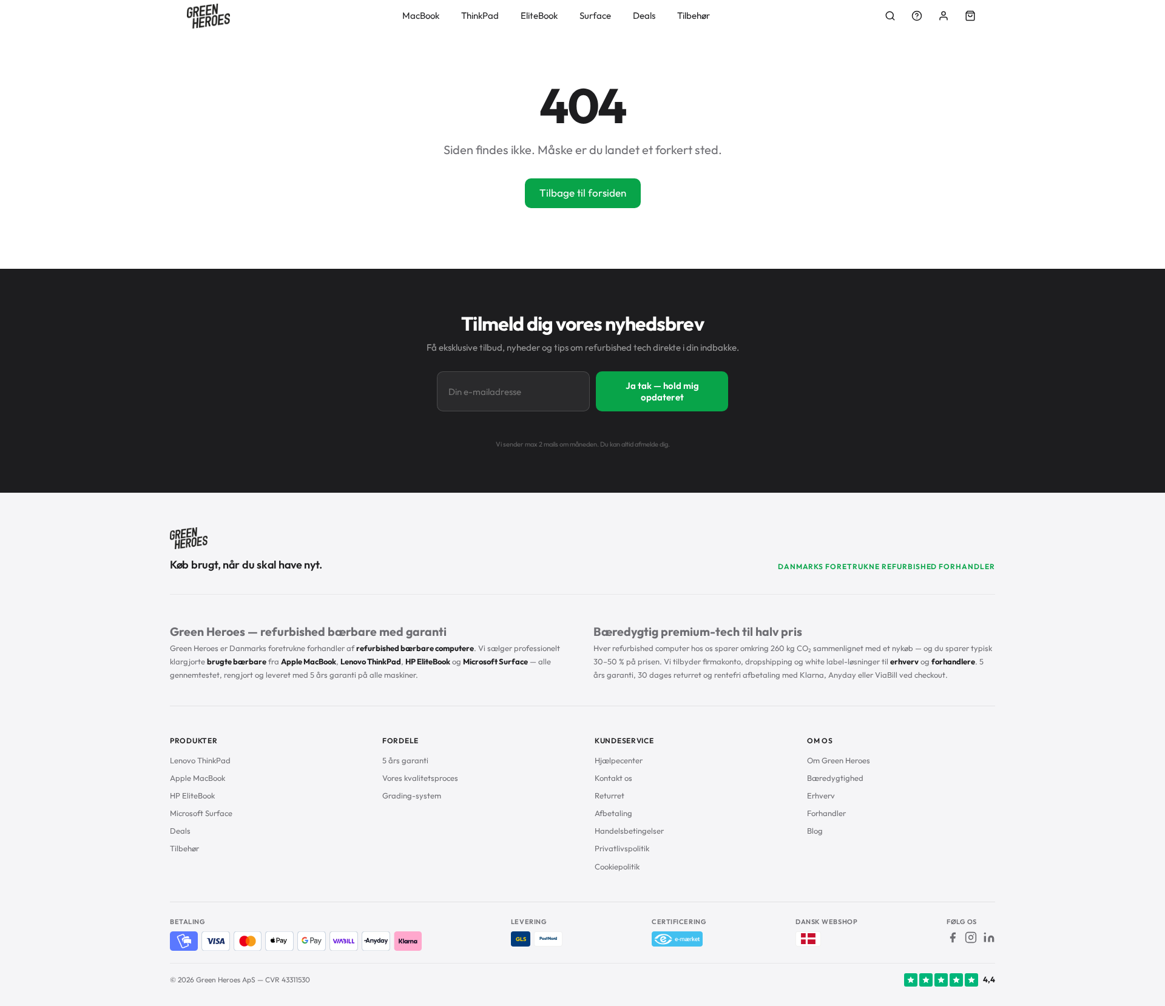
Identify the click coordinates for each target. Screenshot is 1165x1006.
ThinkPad (480, 15)
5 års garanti (405, 760)
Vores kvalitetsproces (420, 778)
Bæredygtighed (835, 778)
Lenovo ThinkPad (200, 760)
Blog (815, 831)
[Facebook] (953, 937)
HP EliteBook (192, 795)
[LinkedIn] (989, 937)
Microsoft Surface (201, 813)
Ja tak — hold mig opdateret (662, 391)
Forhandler (826, 813)
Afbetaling (613, 813)
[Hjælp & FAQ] (917, 16)
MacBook (420, 15)
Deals (644, 15)
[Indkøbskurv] (970, 16)
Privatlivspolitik (622, 848)
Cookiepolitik (617, 866)
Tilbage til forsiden (582, 192)
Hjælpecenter (619, 760)
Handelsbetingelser (629, 831)
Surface (595, 15)
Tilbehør (693, 15)
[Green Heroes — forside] (208, 16)
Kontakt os (613, 778)
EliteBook (539, 15)
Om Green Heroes (838, 760)
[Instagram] (971, 937)
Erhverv (821, 795)
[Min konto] (943, 16)
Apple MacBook (197, 778)
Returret (609, 795)
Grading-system (411, 795)
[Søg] (890, 16)
